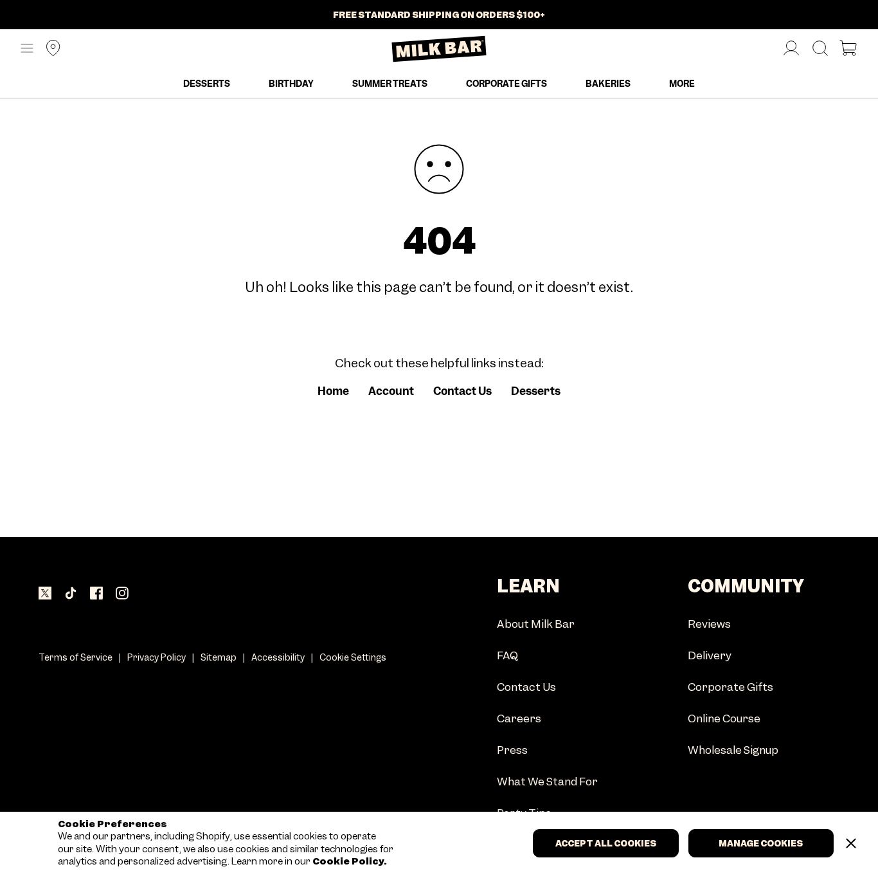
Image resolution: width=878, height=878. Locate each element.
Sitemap (219, 657)
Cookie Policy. (348, 861)
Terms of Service (75, 657)
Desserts (206, 83)
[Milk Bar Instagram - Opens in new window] (122, 594)
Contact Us (462, 391)
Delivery (709, 656)
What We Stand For (547, 782)
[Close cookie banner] (851, 843)
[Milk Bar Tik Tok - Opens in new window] (70, 594)
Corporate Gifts (506, 83)
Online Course (724, 719)
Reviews (709, 625)
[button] (27, 49)
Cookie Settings (352, 657)
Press (512, 751)
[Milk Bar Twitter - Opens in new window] (45, 594)
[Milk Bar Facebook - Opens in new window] (96, 594)
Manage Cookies (761, 843)
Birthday (291, 83)
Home (333, 391)
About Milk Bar (536, 625)
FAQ (507, 656)
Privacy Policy (156, 657)
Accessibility (278, 657)
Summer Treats (389, 83)
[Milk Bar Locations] (48, 49)
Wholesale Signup (733, 751)
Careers (519, 719)
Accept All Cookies (605, 843)
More (682, 83)
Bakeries (608, 83)
